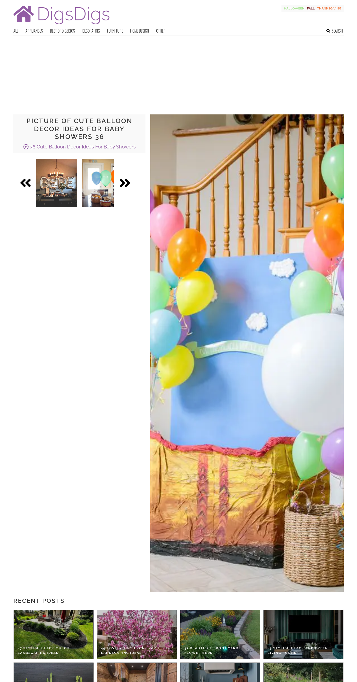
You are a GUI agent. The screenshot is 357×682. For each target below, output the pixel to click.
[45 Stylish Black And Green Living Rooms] (303, 634)
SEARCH (337, 31)
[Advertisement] (178, 72)
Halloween (294, 8)
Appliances (34, 31)
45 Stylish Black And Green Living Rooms (298, 650)
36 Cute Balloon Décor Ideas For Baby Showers (82, 147)
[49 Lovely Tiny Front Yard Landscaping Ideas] (137, 634)
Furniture (115, 31)
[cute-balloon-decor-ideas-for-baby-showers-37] (56, 183)
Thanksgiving (329, 8)
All (15, 31)
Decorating (91, 31)
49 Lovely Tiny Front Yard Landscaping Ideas (130, 650)
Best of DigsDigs (62, 31)
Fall (311, 8)
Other (160, 31)
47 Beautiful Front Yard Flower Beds (211, 650)
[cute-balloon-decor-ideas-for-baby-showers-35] (98, 183)
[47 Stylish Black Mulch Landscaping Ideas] (53, 634)
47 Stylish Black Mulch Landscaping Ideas (44, 650)
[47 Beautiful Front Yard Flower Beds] (220, 634)
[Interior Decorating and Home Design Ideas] (61, 25)
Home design (139, 31)
